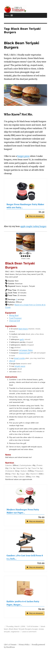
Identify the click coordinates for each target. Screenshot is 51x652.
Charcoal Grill (14, 321)
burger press (23, 156)
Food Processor (15, 318)
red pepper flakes (26, 350)
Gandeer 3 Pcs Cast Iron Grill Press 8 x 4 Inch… (25, 557)
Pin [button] (30, 253)
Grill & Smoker (32, 626)
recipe (41, 629)
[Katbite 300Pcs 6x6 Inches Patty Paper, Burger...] (26, 588)
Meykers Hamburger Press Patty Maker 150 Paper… (23, 511)
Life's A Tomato (10, 645)
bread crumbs (19, 358)
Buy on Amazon (36, 216)
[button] (7, 15)
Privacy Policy (24, 645)
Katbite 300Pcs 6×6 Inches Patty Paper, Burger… (23, 603)
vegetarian (15, 632)
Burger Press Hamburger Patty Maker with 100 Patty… (25, 206)
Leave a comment (29, 632)
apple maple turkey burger (33, 226)
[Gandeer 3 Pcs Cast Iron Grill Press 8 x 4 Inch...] (26, 542)
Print (24, 253)
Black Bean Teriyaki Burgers (20, 629)
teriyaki (7, 632)
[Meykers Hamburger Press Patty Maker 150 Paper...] (26, 496)
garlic (22, 339)
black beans (23, 329)
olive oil (12, 361)
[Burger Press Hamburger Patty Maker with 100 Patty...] (26, 191)
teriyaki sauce (19, 366)
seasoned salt (24, 353)
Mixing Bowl (13, 315)
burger (35, 629)
